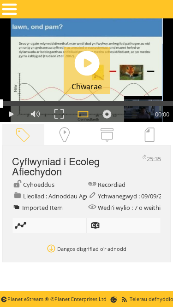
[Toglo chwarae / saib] (11, 114)
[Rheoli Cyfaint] (35, 114)
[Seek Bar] (86, 103)
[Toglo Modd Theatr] (83, 114)
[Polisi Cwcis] (113, 298)
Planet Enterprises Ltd (80, 298)
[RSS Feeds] (124, 298)
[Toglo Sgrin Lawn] (59, 114)
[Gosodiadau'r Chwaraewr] (107, 114)
